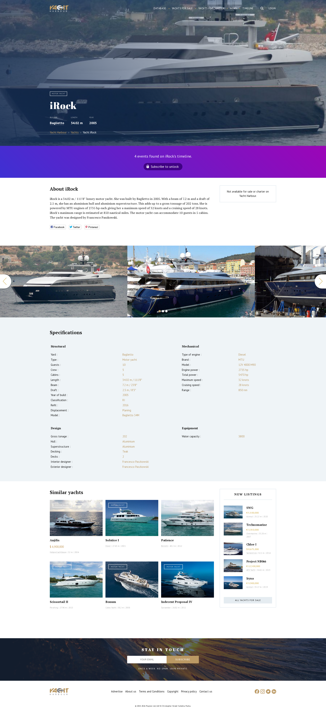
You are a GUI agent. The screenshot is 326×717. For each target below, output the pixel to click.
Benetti (164, 546)
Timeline (248, 8)
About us (130, 691)
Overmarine (252, 533)
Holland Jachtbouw (58, 552)
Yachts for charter (211, 8)
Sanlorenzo (251, 553)
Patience (167, 540)
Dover (108, 546)
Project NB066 (256, 561)
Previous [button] (5, 281)
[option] (64, 281)
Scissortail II (59, 602)
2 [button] (163, 311)
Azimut (249, 516)
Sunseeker (166, 607)
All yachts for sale (248, 600)
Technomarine (256, 525)
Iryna (250, 578)
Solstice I (112, 540)
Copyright (172, 691)
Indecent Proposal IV (176, 602)
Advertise (117, 691)
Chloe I (251, 544)
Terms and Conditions (152, 691)
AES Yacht (250, 570)
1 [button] (159, 311)
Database (160, 8)
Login (272, 8)
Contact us (205, 691)
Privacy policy (189, 691)
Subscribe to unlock (165, 166)
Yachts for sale (182, 8)
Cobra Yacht (110, 607)
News (233, 8)
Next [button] (320, 281)
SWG (249, 508)
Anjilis (54, 540)
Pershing (54, 607)
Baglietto (57, 123)
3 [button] (166, 311)
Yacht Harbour (59, 9)
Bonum (110, 602)
